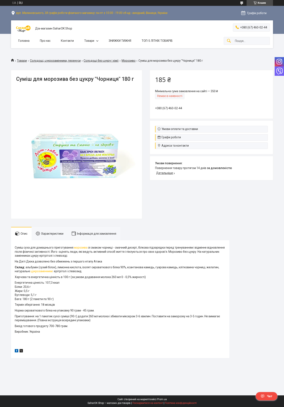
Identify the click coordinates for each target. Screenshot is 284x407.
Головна (24, 40)
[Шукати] (229, 41)
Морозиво (129, 60)
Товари (89, 40)
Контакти (67, 40)
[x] (21, 351)
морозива (81, 247)
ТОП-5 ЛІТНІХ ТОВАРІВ (157, 40)
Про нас (45, 40)
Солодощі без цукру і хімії (101, 60)
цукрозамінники (42, 271)
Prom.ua (162, 399)
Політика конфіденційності (181, 403)
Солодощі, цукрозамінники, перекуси (55, 60)
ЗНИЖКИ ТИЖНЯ (120, 40)
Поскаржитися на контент (147, 403)
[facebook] (16, 351)
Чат (269, 396)
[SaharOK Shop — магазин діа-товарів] (23, 28)
